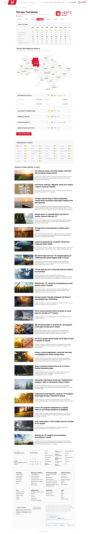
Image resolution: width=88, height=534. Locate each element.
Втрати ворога (34, 484)
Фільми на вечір (19, 495)
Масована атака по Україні (36, 481)
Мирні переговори (35, 477)
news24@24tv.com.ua (19, 453)
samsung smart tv (71, 525)
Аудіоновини (19, 481)
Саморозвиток (34, 498)
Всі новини (19, 472)
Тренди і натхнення (50, 495)
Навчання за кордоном (36, 500)
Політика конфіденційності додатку (58, 458)
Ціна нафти (63, 474)
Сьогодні (19, 19)
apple (56, 525)
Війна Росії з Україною (36, 472)
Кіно (17, 490)
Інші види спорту (64, 499)
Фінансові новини (65, 477)
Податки (62, 482)
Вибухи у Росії (34, 483)
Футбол (62, 493)
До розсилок (37, 508)
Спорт (62, 490)
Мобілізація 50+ (49, 477)
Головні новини (19, 474)
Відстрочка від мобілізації (51, 482)
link (30, 461)
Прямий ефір (19, 477)
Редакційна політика (49, 455)
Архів (66, 459)
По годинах (40, 19)
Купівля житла (49, 493)
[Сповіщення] (67, 2)
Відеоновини (19, 479)
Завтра (26, 19)
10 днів (55, 19)
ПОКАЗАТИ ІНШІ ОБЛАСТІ (24, 133)
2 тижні (62, 19)
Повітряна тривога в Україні (37, 479)
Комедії (17, 497)
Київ (43, 2)
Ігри (66, 463)
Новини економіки (65, 472)
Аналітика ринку (49, 492)
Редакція (46, 453)
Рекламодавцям (48, 461)
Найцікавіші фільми (20, 492)
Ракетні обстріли (34, 474)
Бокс (62, 492)
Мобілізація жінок (50, 479)
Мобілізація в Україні (51, 472)
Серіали (17, 499)
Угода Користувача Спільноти (58, 462)
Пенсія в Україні (64, 484)
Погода (17, 483)
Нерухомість (49, 490)
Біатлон (62, 497)
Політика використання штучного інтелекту (59, 455)
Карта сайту (67, 461)
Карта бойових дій (35, 476)
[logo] (12, 2)
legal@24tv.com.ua (60, 518)
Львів (47, 2)
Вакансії (66, 455)
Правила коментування (57, 465)
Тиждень (48, 19)
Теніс (62, 495)
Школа (32, 495)
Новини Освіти (34, 490)
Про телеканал (48, 457)
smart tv (63, 525)
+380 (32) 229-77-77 (53, 516)
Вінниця (51, 2)
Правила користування (47, 464)
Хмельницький (57, 2)
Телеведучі (47, 459)
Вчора (32, 19)
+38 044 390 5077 (34, 453)
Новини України (19, 476)
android (49, 525)
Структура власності (69, 457)
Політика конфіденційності (58, 451)
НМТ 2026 (33, 496)
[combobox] (30, 2)
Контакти (67, 453)
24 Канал (16, 7)
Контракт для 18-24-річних (51, 481)
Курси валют (63, 476)
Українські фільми (20, 493)
